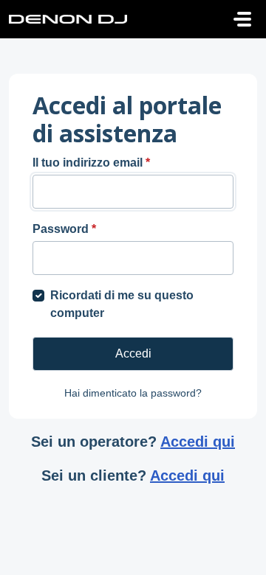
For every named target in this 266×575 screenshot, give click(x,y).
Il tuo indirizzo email (91, 162)
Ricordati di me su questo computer (122, 304)
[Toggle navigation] (242, 19)
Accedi (133, 353)
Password (64, 229)
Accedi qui (197, 441)
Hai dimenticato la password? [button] (133, 393)
